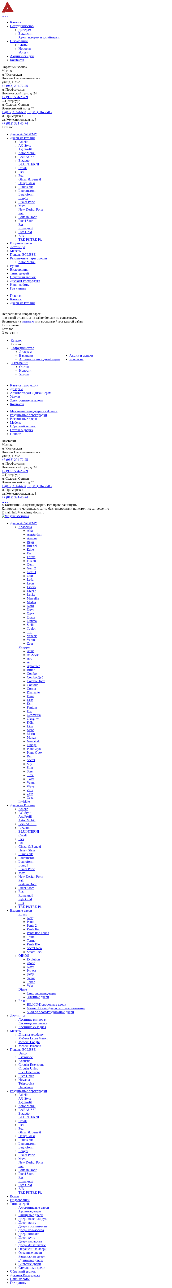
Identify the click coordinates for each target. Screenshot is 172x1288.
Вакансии (26, 355)
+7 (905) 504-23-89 (15, 97)
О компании (19, 363)
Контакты (76, 359)
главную (28, 321)
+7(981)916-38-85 (39, 112)
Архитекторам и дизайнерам (39, 359)
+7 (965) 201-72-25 (15, 86)
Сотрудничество (22, 348)
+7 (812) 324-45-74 (15, 123)
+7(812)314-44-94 (14, 112)
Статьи (24, 366)
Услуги (24, 374)
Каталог (16, 340)
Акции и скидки (81, 355)
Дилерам (25, 351)
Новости (25, 370)
